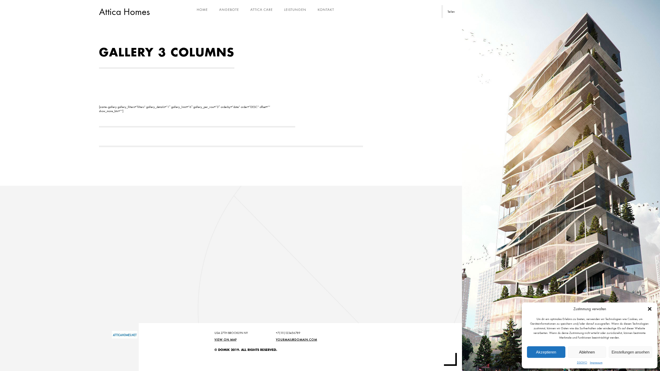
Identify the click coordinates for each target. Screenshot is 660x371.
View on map (225, 340)
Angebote (229, 9)
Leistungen (295, 9)
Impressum (596, 362)
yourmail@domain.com (296, 340)
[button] (649, 308)
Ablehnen (587, 352)
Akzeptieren (546, 352)
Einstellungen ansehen (630, 352)
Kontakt (326, 9)
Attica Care (261, 9)
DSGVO (582, 362)
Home (202, 9)
